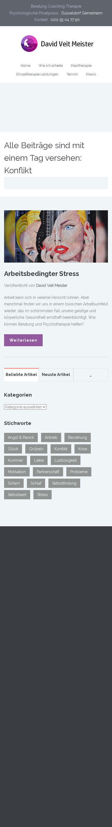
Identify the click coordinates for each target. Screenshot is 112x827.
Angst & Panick (21, 437)
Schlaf (36, 483)
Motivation (17, 472)
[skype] (69, 807)
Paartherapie (81, 65)
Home (25, 65)
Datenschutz (39, 762)
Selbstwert (17, 494)
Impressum (14, 762)
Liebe (39, 460)
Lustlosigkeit (66, 460)
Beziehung (77, 437)
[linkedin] (45, 807)
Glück (13, 449)
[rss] (77, 807)
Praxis (91, 74)
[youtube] (61, 807)
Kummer (15, 460)
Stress (42, 494)
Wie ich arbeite (51, 65)
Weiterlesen (23, 340)
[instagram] (53, 807)
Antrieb (51, 437)
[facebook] (37, 807)
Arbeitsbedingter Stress (41, 274)
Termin (72, 74)
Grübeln (36, 449)
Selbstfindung (64, 483)
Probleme (79, 472)
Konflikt (60, 449)
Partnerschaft (48, 472)
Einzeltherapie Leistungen (37, 74)
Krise (82, 449)
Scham (14, 483)
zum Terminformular (36, 653)
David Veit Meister (51, 285)
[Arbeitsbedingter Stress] (56, 236)
